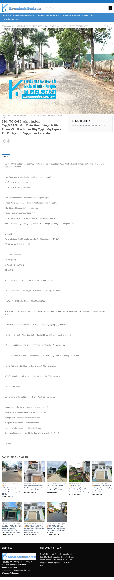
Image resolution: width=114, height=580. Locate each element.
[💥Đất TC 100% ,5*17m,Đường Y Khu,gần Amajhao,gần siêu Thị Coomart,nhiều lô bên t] (79, 471)
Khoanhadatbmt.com (10, 573)
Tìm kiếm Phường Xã (11, 19)
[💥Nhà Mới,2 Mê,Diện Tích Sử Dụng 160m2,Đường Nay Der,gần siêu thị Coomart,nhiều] (102, 471)
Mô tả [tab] (5, 157)
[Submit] (110, 8)
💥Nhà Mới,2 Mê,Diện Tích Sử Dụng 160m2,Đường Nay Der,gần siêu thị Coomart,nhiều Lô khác (102, 489)
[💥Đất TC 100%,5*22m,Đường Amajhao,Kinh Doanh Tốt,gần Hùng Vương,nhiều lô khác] (12, 471)
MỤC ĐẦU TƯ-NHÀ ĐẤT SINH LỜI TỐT (78, 15)
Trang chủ (8, 26)
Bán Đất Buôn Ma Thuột (49, 15)
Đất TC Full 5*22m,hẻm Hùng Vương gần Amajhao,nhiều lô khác (55, 488)
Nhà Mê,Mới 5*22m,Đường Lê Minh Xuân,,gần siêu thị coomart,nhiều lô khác (33, 488)
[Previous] (5, 71)
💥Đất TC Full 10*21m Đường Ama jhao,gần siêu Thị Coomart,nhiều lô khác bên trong (56, 529)
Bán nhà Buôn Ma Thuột (24, 15)
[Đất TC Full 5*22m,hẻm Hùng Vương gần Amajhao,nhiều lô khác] (57, 471)
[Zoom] (111, 111)
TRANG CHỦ (6, 15)
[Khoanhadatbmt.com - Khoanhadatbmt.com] (22, 8)
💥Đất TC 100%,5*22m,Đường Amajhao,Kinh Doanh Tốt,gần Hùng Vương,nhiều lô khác (11, 490)
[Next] (109, 71)
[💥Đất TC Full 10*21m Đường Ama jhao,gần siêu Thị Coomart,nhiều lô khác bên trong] (57, 512)
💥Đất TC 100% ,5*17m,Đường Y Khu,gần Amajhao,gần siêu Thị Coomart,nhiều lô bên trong (79, 489)
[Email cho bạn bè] (8, 141)
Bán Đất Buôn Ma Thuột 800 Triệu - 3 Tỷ (66, 26)
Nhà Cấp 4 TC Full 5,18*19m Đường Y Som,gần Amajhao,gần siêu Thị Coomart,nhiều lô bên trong (12, 529)
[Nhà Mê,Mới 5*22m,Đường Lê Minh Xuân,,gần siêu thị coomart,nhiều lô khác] (34, 471)
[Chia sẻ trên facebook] (4, 141)
